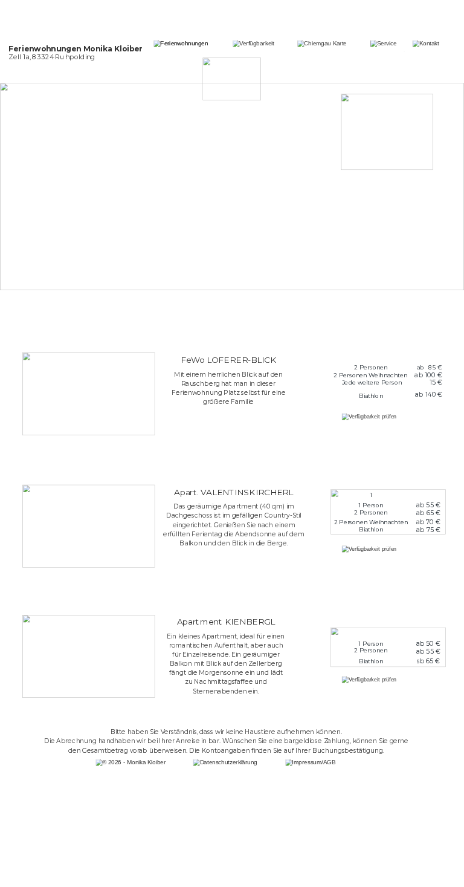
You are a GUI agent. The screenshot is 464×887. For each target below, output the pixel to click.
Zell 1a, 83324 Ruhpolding (51, 56)
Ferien (21, 48)
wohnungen (57, 48)
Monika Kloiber (113, 48)
